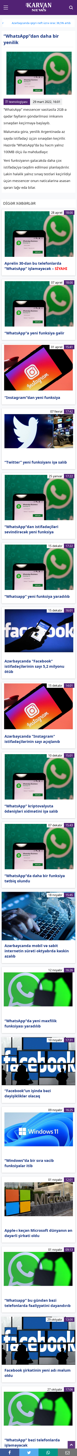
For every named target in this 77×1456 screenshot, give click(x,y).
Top (71, 1445)
